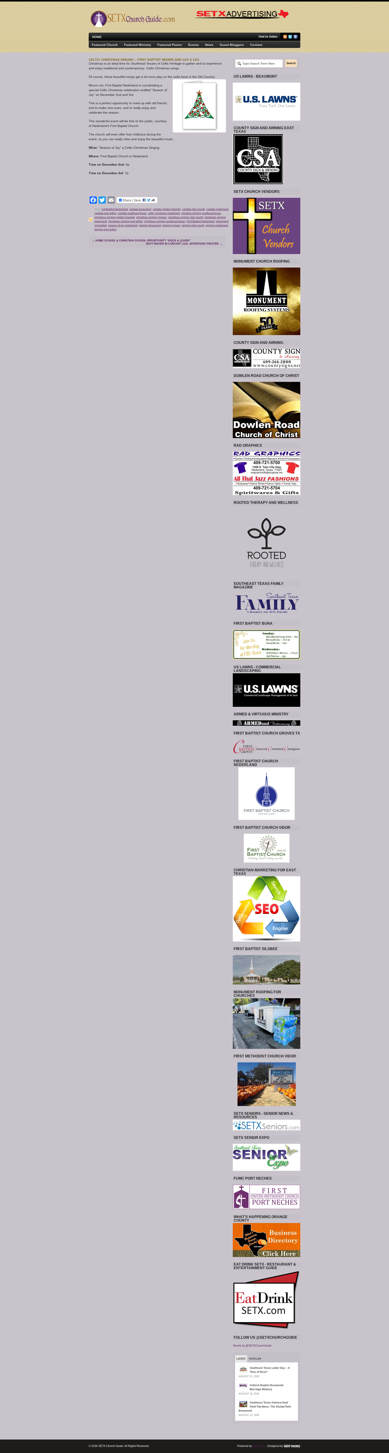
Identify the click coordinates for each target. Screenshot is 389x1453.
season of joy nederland (123, 225)
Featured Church (105, 45)
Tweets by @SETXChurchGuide (252, 1345)
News (209, 45)
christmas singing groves (151, 217)
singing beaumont (150, 225)
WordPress (259, 1446)
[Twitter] (290, 37)
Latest (241, 1358)
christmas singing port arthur (125, 221)
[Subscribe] (285, 37)
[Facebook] (295, 37)
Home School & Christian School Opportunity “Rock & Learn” (141, 240)
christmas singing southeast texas (164, 221)
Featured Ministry (137, 45)
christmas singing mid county (185, 217)
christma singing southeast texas (201, 213)
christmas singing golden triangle (114, 217)
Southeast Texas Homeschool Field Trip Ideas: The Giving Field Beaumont (265, 1406)
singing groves (171, 225)
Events (193, 45)
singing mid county (193, 225)
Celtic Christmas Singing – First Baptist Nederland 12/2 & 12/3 (144, 59)
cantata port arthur (105, 213)
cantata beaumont (140, 209)
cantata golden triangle (167, 209)
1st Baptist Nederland (115, 209)
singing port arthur (105, 229)
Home (97, 37)
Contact (256, 45)
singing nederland (217, 225)
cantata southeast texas (132, 213)
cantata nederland (217, 209)
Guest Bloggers (232, 45)
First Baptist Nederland (201, 221)
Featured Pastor (169, 45)
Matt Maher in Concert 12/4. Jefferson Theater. (184, 243)
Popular (255, 1358)
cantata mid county (193, 209)
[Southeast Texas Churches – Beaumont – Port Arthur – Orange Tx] (132, 26)
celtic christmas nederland (164, 213)
